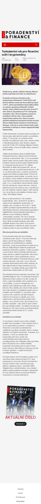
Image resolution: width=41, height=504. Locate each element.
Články (25, 58)
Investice (30, 58)
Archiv (20, 493)
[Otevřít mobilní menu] (5, 45)
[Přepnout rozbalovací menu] (36, 45)
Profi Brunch (20, 497)
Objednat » (20, 424)
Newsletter (21, 501)
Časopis (21, 489)
